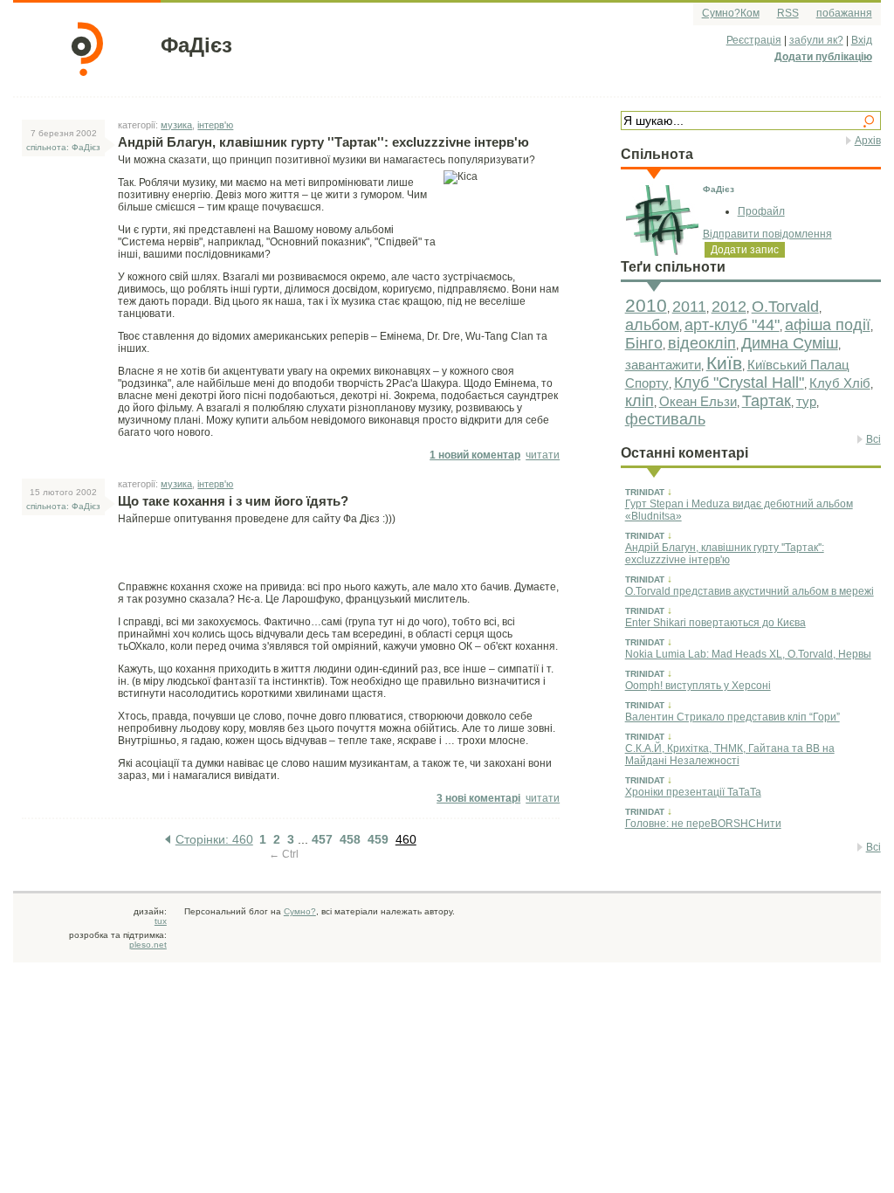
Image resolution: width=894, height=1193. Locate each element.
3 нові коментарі (478, 798)
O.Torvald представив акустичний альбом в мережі (749, 591)
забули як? (816, 40)
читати (543, 455)
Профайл (761, 211)
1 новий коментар (475, 455)
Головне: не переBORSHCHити (703, 823)
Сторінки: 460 (214, 839)
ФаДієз (196, 45)
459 (378, 839)
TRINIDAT (644, 492)
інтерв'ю (215, 125)
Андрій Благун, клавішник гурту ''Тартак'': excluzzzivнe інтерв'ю (724, 553)
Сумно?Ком (731, 13)
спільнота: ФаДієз (63, 147)
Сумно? (300, 911)
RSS (788, 13)
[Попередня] (167, 839)
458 (350, 839)
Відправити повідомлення (767, 234)
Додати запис (745, 250)
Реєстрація (753, 40)
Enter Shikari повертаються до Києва (715, 623)
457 (322, 839)
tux (161, 921)
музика (176, 125)
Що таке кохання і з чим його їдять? (233, 500)
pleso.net (148, 944)
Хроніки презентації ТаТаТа (693, 792)
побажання (844, 13)
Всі (873, 439)
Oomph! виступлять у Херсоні (698, 685)
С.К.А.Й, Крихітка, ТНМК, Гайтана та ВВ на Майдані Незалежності (730, 754)
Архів (868, 140)
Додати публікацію (823, 57)
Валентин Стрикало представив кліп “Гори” (732, 717)
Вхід (861, 40)
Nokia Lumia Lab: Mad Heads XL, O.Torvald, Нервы (748, 654)
